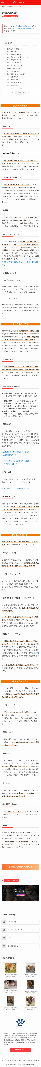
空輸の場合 (14, 77)
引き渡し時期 (15, 71)
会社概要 (36, 1060)
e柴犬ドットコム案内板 (11, 16)
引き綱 (36, 653)
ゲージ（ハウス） (16, 88)
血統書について (16, 60)
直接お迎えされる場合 (18, 74)
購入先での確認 (13, 49)
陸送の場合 (14, 79)
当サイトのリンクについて (24, 1060)
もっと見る (20, 92)
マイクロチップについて (19, 62)
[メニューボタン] (2, 2)
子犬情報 (19, 26)
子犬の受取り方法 (13, 68)
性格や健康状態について (19, 54)
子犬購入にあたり (16, 65)
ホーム (4, 1060)
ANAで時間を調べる (9, 464)
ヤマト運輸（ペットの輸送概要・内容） (17, 488)
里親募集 (27, 26)
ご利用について (11, 1060)
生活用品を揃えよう (14, 85)
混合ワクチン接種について (19, 57)
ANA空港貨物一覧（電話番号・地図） (16, 461)
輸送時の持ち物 (16, 82)
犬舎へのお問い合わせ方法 (24, 28)
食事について (15, 52)
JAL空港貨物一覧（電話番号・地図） (16, 452)
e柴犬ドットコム (20, 2)
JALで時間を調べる (9, 455)
